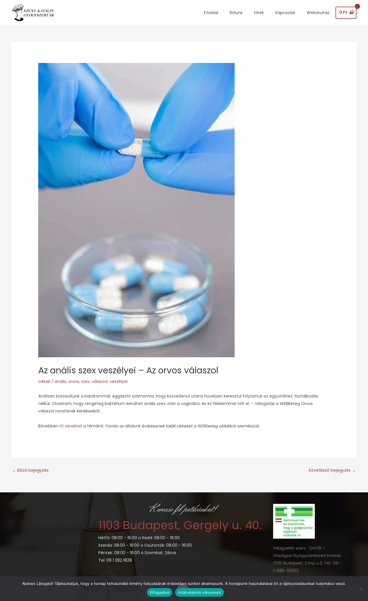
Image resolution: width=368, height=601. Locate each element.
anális (60, 381)
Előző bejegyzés (30, 470)
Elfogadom (159, 592)
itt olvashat (71, 426)
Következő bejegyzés (332, 470)
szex (85, 381)
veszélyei (119, 381)
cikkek (44, 381)
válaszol (100, 381)
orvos (73, 381)
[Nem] (361, 589)
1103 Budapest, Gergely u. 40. (180, 525)
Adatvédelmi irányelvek (199, 592)
